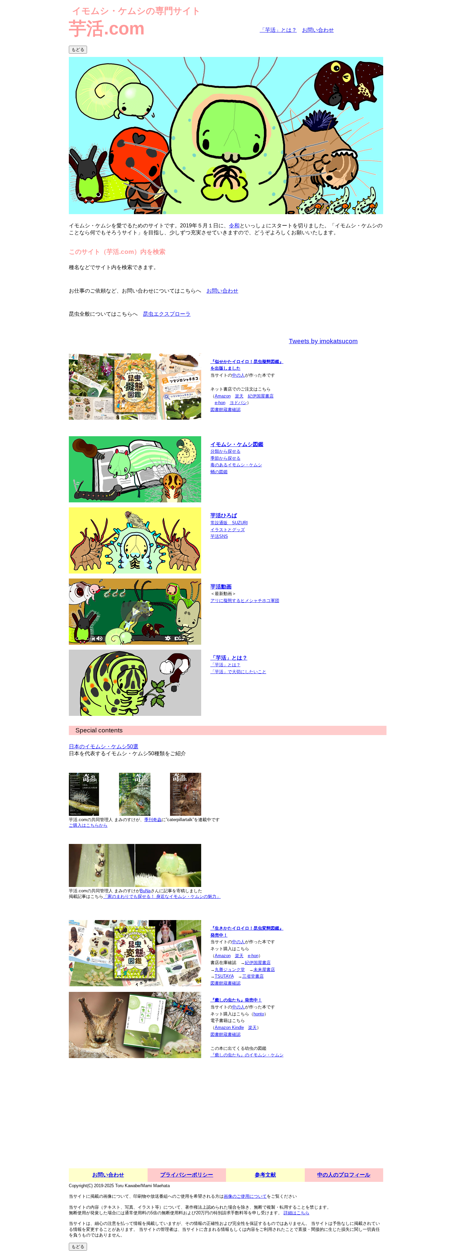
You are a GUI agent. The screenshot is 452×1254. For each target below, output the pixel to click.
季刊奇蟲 (152, 819)
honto (258, 1013)
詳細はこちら (296, 1212)
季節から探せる (225, 458)
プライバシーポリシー (186, 1175)
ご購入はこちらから (88, 825)
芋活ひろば (223, 515)
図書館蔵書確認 (225, 409)
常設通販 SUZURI (229, 522)
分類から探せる (225, 451)
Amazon (223, 396)
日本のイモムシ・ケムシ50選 (103, 746)
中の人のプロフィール (343, 1175)
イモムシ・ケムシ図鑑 (236, 444)
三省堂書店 (253, 976)
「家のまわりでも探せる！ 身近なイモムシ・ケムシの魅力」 (162, 896)
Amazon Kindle (229, 1027)
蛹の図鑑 (219, 471)
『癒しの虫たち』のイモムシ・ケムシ (247, 1054)
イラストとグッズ (227, 529)
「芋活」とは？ (278, 30)
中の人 (238, 375)
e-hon (220, 402)
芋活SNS (219, 536)
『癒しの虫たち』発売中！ (236, 1000)
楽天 (239, 396)
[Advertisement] (226, 1118)
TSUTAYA (224, 976)
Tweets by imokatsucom (323, 341)
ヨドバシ (238, 402)
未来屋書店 (264, 969)
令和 (234, 225)
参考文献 (265, 1175)
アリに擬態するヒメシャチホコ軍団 (244, 600)
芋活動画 (221, 586)
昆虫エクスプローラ (167, 314)
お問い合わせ (318, 30)
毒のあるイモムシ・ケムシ (236, 464)
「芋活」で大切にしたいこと (238, 671)
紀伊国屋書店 (261, 396)
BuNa (145, 890)
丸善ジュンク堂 (230, 969)
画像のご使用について (245, 1196)
